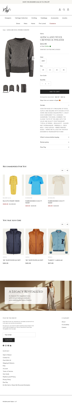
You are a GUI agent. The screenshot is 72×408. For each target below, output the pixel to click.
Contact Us (6, 357)
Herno (42, 33)
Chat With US (7, 360)
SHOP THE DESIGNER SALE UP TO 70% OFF (36, 2)
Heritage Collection (21, 18)
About (63, 322)
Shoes (18, 23)
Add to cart (55, 92)
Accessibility (65, 325)
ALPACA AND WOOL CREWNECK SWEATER (18, 30)
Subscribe (8, 340)
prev (62, 170)
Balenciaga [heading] (7, 198)
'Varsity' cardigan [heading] (55, 260)
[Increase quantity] (49, 84)
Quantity (42, 80)
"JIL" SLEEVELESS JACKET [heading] (12, 260)
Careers (64, 327)
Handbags (44, 18)
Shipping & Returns (8, 363)
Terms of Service (8, 371)
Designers (8, 18)
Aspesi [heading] (5, 257)
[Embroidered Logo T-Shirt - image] (36, 185)
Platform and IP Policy (9, 377)
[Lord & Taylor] (7, 9)
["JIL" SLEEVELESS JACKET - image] (13, 242)
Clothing (34, 18)
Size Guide (43, 75)
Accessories (54, 18)
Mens (25, 23)
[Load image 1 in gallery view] (19, 57)
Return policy (44, 142)
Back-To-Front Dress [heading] (11, 201)
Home (33, 23)
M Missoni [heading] (28, 198)
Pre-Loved (42, 23)
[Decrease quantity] (42, 84)
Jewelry (64, 18)
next (67, 170)
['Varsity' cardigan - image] (58, 242)
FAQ (4, 366)
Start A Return (7, 355)
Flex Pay (43, 147)
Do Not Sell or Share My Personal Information (16, 385)
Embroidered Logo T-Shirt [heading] (33, 202)
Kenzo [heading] (50, 257)
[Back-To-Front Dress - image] (13, 185)
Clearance (53, 23)
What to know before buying (49, 137)
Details (42, 105)
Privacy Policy (7, 379)
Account (5, 369)
